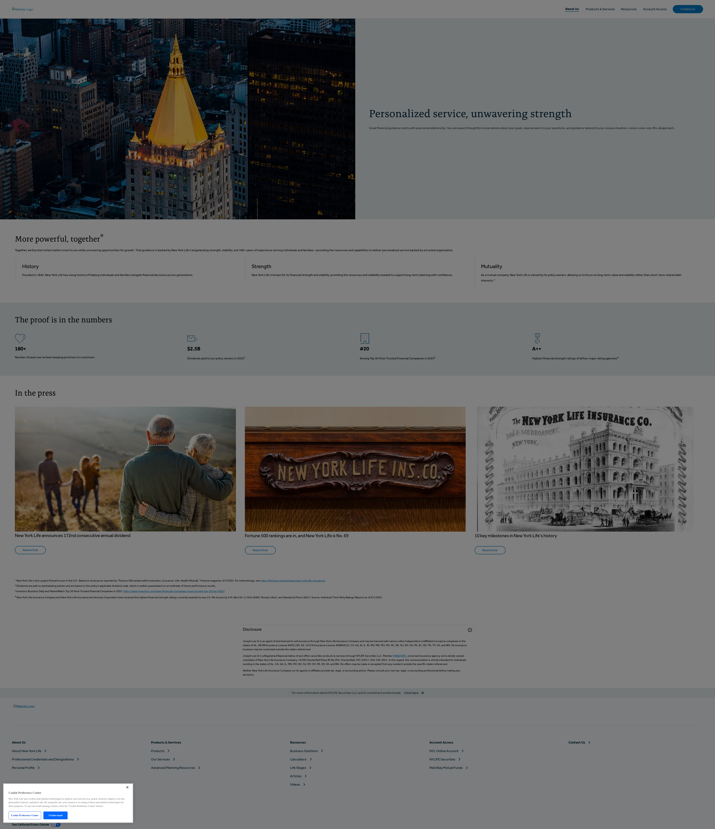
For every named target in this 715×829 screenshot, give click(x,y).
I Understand (56, 815)
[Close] (127, 787)
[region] (68, 803)
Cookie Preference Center (25, 815)
